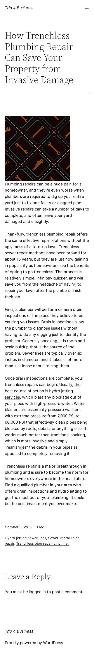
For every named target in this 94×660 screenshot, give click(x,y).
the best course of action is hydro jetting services (42, 390)
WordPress (53, 642)
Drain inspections (57, 322)
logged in (37, 591)
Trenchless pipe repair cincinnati (43, 543)
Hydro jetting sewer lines (25, 538)
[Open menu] (86, 7)
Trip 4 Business (19, 7)
